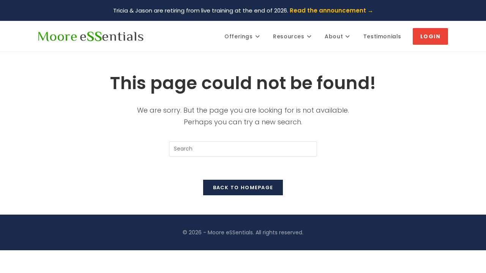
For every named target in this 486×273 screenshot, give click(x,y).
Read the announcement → (331, 10)
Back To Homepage (243, 187)
